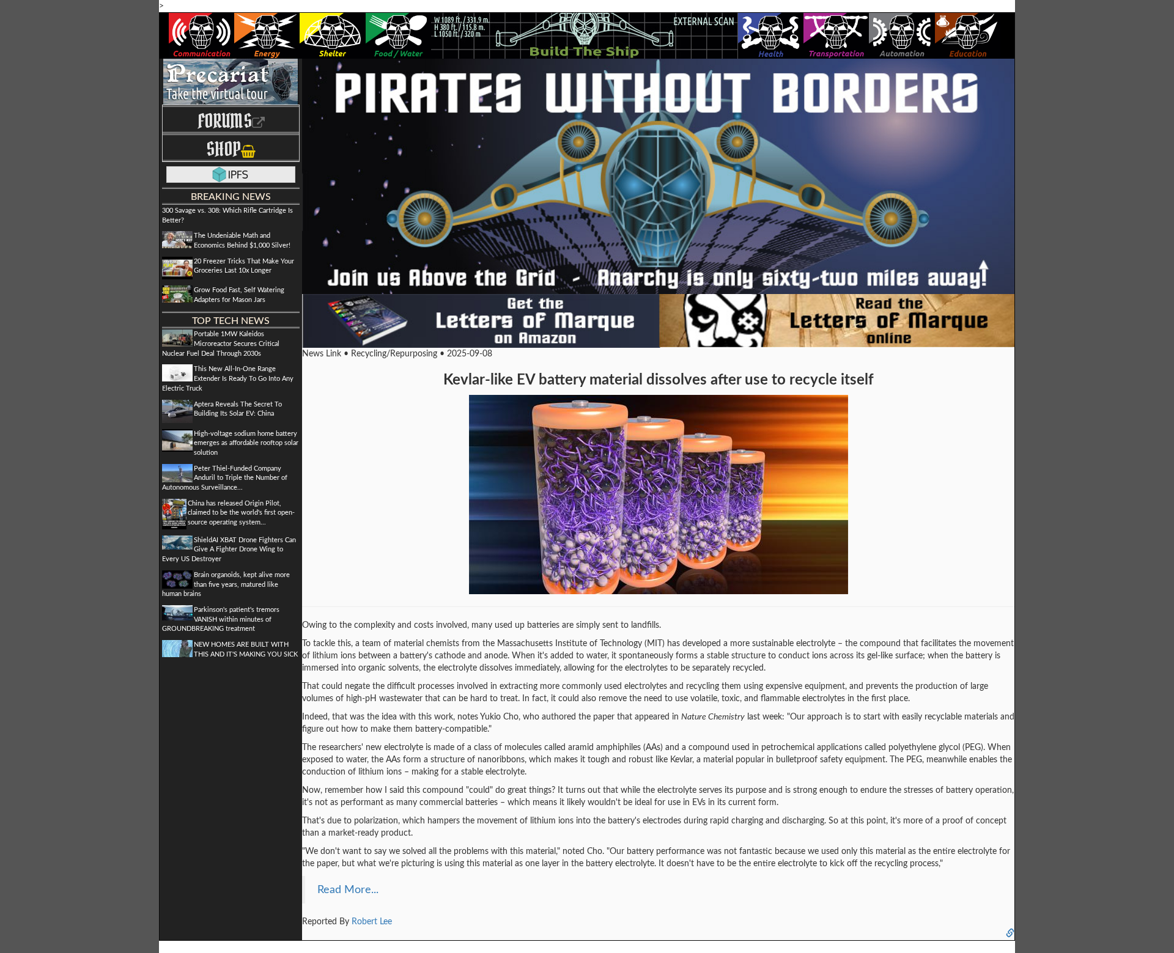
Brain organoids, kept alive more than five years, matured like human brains (226, 584)
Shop (223, 148)
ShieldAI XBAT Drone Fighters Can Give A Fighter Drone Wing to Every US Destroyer (229, 549)
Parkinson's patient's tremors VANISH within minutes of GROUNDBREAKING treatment (220, 619)
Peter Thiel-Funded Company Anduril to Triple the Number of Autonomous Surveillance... (224, 478)
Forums (225, 120)
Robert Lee (372, 922)
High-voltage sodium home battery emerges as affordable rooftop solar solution (246, 443)
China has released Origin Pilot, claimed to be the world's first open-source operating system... (241, 513)
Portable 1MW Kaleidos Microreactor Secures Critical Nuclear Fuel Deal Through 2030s (220, 343)
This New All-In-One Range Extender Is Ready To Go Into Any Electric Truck (228, 378)
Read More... (347, 890)
